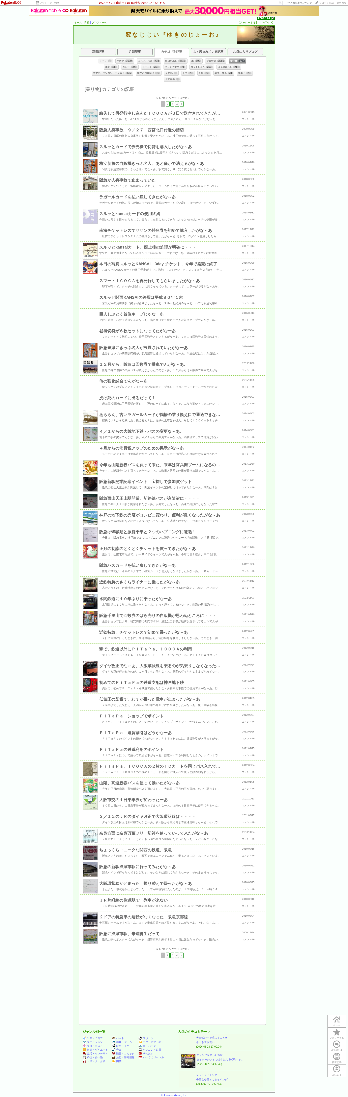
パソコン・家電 (152, 1049)
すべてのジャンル (153, 1057)
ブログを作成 (326, 2)
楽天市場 (341, 2)
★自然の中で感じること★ (212, 1037)
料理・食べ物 (95, 1057)
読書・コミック (125, 1053)
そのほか (148, 1053)
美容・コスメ (95, 1045)
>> (299, 2)
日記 (86, 22)
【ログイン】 (267, 22)
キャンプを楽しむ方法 (210, 1054)
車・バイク (149, 1045)
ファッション (95, 1042)
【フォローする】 (247, 22)
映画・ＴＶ (122, 1045)
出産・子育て (95, 1038)
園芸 (118, 1061)
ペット (120, 1038)
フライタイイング (206, 1074)
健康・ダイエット (97, 1049)
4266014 (264, 18)
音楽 (118, 1049)
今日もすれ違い (205, 1042)
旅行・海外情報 (125, 1057)
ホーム (78, 22)
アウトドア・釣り (49, 2)
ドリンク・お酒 (96, 1061)
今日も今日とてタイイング (212, 1079)
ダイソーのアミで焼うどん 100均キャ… (220, 1059)
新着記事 (337, 1062)
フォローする (336, 1037)
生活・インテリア (97, 1053)
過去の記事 (337, 1050)
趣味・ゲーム (124, 1042)
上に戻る (337, 1074)
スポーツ (148, 1038)
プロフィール (99, 22)
